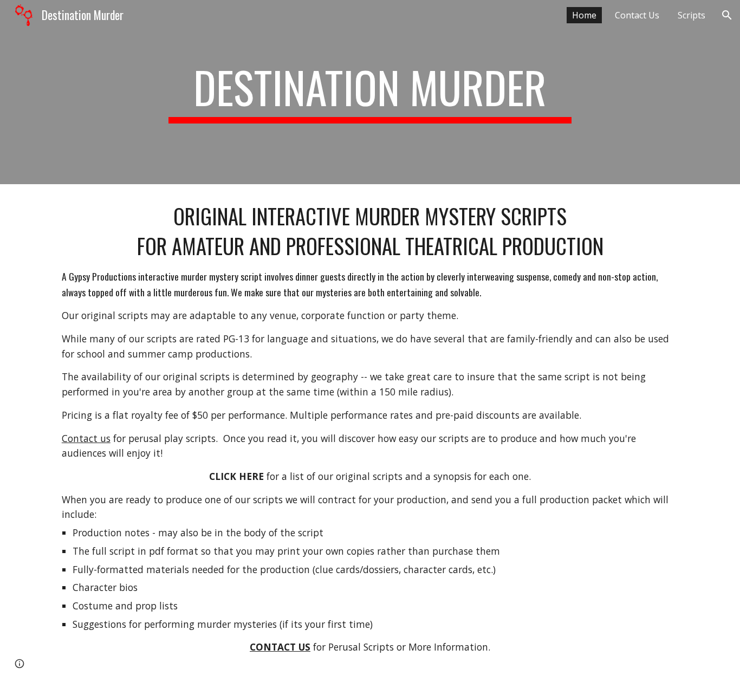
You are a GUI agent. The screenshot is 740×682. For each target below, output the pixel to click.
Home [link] (584, 15)
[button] (727, 15)
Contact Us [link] (637, 15)
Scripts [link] (691, 15)
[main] (370, 92)
